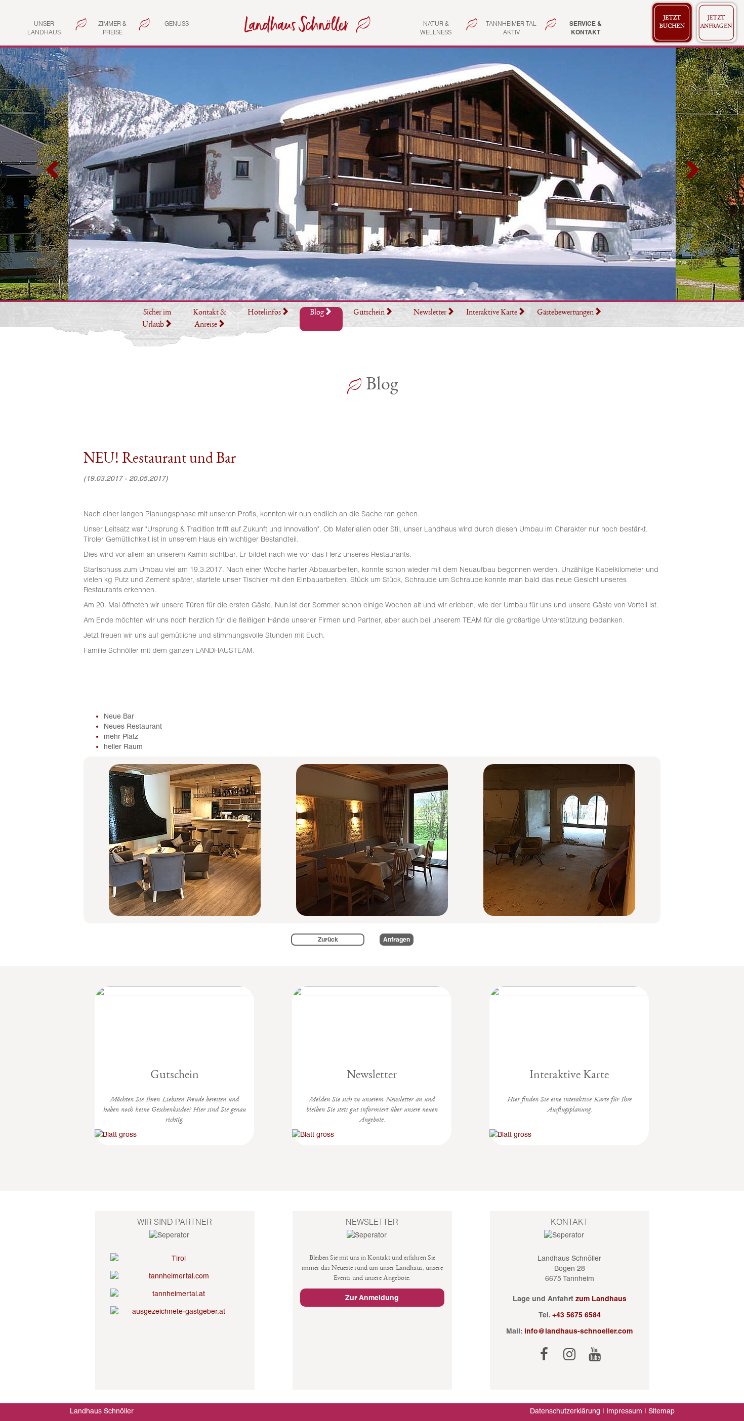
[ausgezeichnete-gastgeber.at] (174, 1311)
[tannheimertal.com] (174, 1276)
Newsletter (430, 313)
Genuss (176, 23)
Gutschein (369, 313)
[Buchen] (672, 22)
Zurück (328, 939)
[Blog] (305, 23)
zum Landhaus (601, 1299)
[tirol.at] (174, 1258)
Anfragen (396, 939)
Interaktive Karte (491, 313)
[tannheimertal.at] (174, 1294)
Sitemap (661, 1411)
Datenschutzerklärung (565, 1411)
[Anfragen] (716, 22)
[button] (53, 174)
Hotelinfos (264, 313)
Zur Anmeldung (372, 1298)
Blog (317, 313)
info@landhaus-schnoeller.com (578, 1331)
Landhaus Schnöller (102, 1411)
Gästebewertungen (565, 313)
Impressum (624, 1411)
